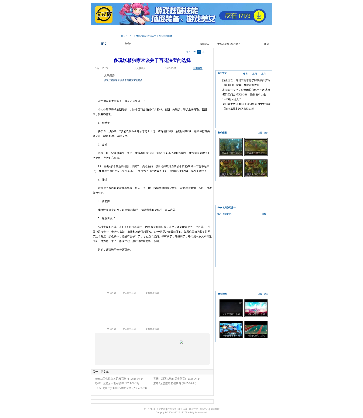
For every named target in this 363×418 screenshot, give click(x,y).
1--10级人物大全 (231, 99)
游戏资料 (154, 30)
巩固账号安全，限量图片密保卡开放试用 (246, 89)
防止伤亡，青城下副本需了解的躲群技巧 (246, 80)
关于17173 (149, 409)
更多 (266, 132)
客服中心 (204, 409)
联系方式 (193, 409)
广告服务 (171, 409)
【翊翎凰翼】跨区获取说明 (238, 108)
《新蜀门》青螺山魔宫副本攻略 (240, 85)
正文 (104, 43)
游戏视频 (199, 30)
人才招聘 (161, 409)
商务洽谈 (182, 409)
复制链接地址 (152, 293)
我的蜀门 (124, 30)
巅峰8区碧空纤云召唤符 (167, 383)
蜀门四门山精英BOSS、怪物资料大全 (244, 94)
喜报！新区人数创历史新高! (169, 378)
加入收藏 (111, 293)
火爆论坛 (229, 30)
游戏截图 (214, 30)
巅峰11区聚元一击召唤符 (109, 383)
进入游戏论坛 (129, 293)
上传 (260, 132)
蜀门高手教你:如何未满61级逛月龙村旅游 (246, 104)
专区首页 (139, 30)
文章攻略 (169, 30)
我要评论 (197, 68)
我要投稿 (204, 43)
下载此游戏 (245, 30)
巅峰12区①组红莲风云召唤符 (112, 378)
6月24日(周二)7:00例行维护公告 (113, 388)
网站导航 (215, 409)
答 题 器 (184, 30)
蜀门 (123, 35)
